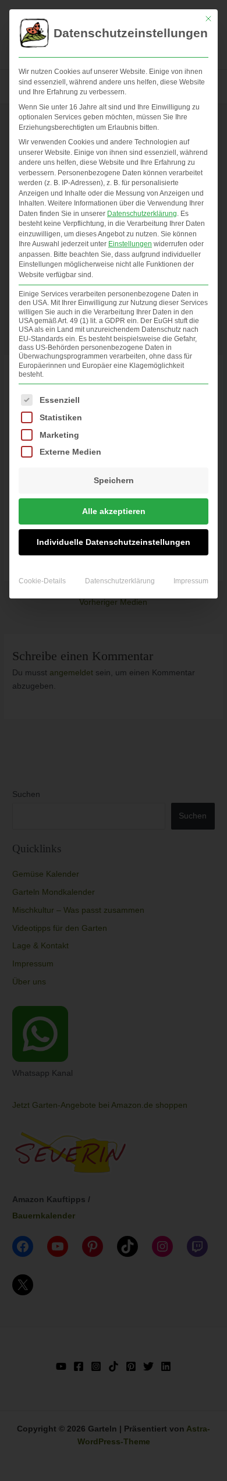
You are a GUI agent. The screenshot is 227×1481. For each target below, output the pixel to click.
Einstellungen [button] (130, 244)
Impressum (190, 581)
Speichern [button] (114, 480)
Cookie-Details (42, 581)
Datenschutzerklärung (142, 214)
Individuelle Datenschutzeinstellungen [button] (113, 542)
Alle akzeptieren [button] (114, 511)
